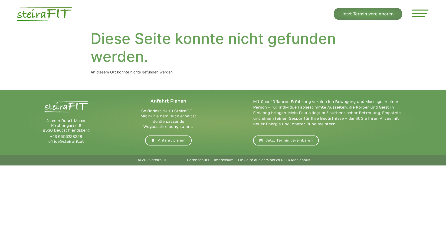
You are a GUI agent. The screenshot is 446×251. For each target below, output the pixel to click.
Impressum (223, 160)
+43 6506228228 (66, 137)
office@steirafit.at (66, 141)
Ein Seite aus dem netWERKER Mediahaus (274, 160)
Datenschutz (198, 160)
